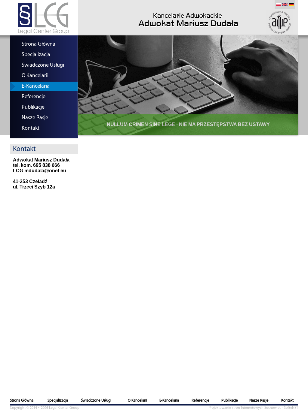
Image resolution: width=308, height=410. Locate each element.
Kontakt (30, 128)
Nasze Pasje (35, 118)
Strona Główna (38, 44)
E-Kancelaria (36, 86)
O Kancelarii (35, 76)
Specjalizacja (36, 55)
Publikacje (33, 107)
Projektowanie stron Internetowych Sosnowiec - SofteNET (253, 408)
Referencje (33, 97)
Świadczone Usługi (43, 65)
